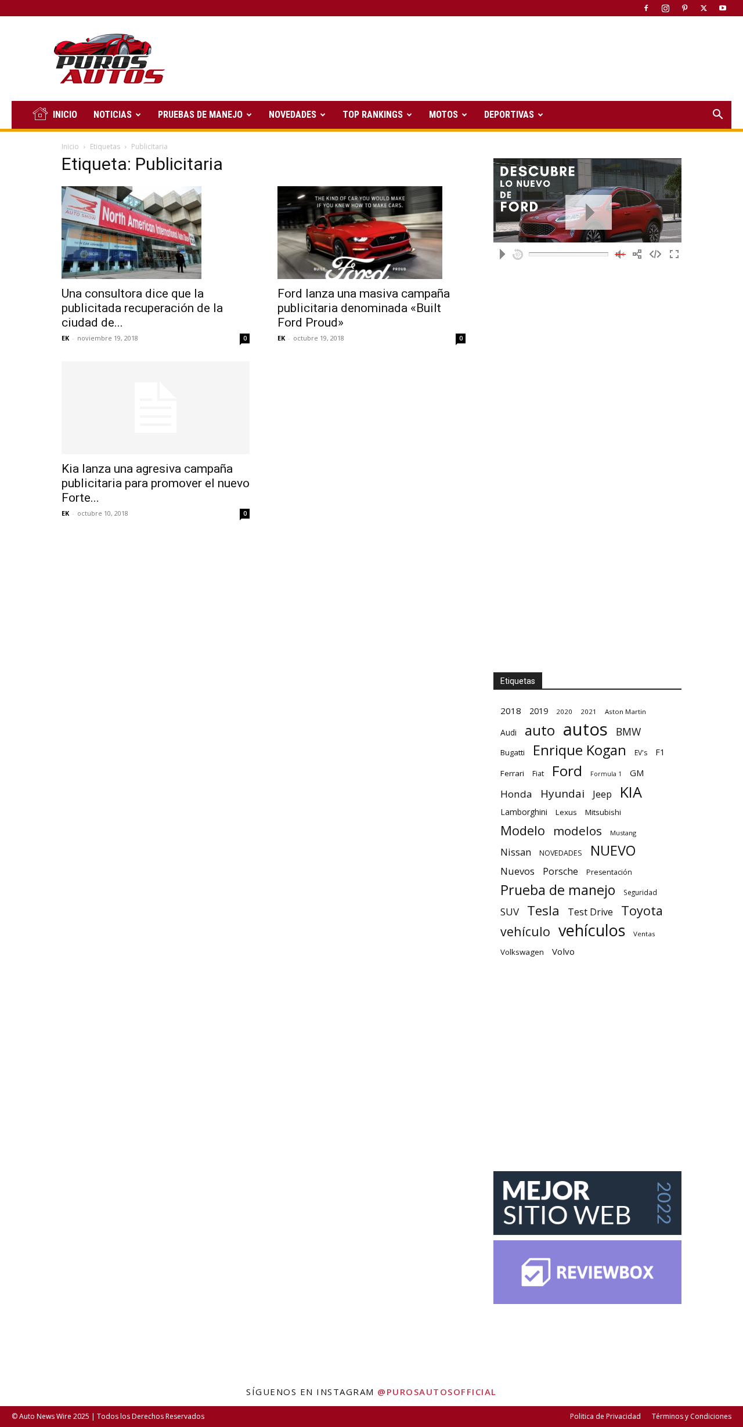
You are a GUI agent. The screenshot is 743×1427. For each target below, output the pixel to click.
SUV (509, 912)
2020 (564, 711)
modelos (577, 831)
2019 (538, 710)
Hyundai (562, 794)
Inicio (70, 146)
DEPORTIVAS (509, 114)
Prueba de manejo (557, 890)
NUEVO (613, 851)
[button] (717, 115)
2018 (510, 710)
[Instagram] (665, 8)
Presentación (609, 872)
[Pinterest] (684, 8)
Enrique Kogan (579, 750)
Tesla (543, 910)
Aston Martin (625, 711)
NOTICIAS (112, 114)
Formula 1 (606, 774)
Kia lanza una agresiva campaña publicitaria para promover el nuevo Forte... (156, 483)
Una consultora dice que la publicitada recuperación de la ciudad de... (142, 308)
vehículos (591, 930)
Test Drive (590, 912)
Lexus (566, 812)
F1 (660, 752)
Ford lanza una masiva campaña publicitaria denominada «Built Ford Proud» (363, 308)
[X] (703, 8)
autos (585, 729)
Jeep (602, 794)
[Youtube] (722, 8)
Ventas (644, 933)
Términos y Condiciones (691, 1416)
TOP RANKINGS (372, 114)
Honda (516, 794)
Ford (567, 771)
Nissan (515, 852)
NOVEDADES (292, 114)
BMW (628, 732)
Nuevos (517, 871)
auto (540, 730)
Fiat (538, 773)
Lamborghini (523, 811)
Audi (508, 732)
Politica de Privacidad (605, 1416)
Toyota (642, 910)
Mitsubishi (603, 812)
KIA (631, 792)
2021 (588, 711)
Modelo (522, 830)
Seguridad (640, 892)
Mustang (623, 832)
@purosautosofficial (437, 1391)
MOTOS (443, 114)
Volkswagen (522, 952)
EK (65, 338)
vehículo (525, 931)
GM (637, 772)
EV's (640, 753)
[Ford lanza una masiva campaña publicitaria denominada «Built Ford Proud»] (371, 232)
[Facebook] (646, 8)
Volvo (563, 951)
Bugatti (512, 752)
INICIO (65, 114)
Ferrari (512, 773)
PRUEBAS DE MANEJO (200, 114)
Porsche (560, 871)
